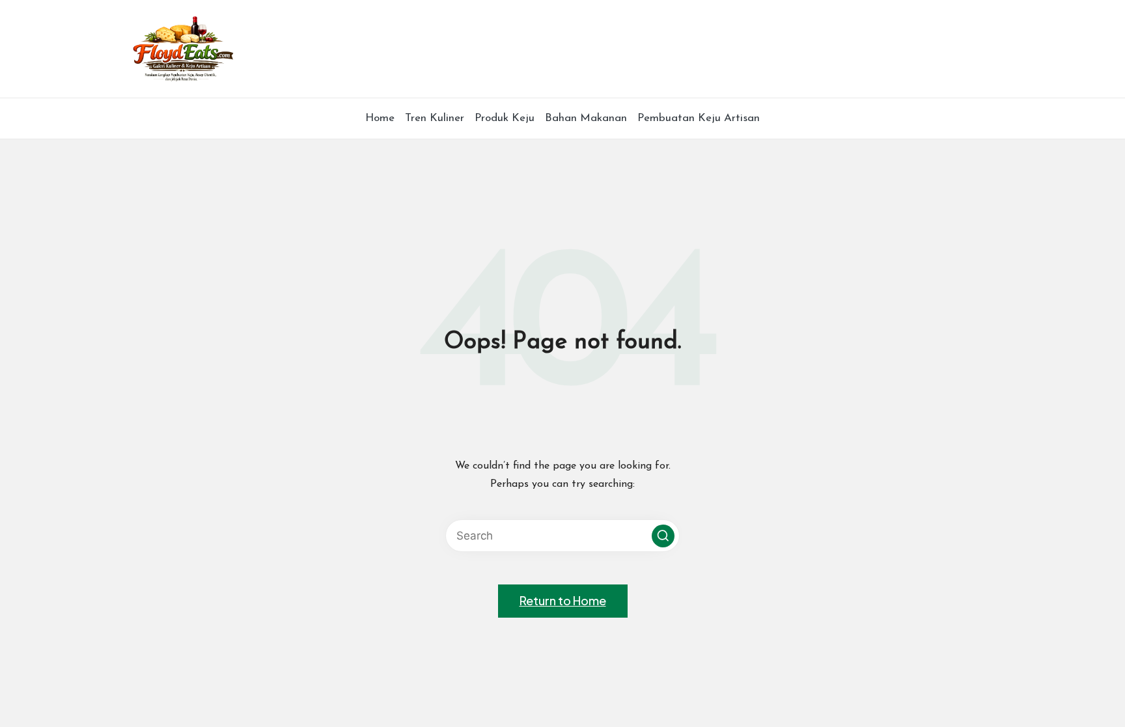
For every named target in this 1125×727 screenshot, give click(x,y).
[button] (663, 536)
